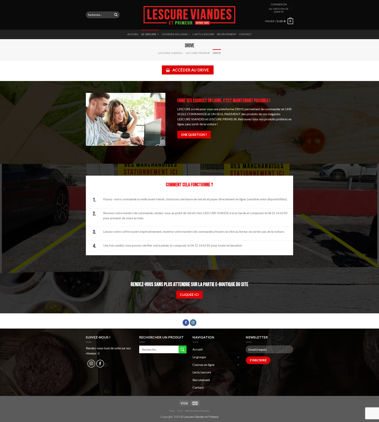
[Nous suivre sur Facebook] (186, 322)
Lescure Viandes (170, 53)
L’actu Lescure (203, 34)
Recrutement (226, 34)
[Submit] (116, 14)
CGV (180, 410)
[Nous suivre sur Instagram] (193, 322)
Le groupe (148, 34)
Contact (245, 34)
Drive (217, 53)
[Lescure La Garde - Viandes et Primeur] (189, 14)
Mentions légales (197, 410)
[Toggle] (238, 357)
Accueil (132, 34)
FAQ (171, 410)
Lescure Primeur (198, 53)
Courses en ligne (174, 34)
